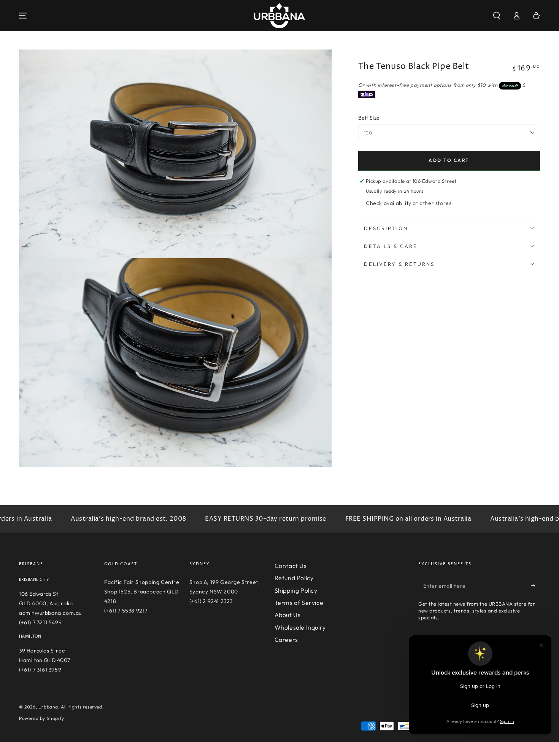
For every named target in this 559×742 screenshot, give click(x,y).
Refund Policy (294, 578)
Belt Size (369, 117)
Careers (286, 639)
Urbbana (48, 707)
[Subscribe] (535, 585)
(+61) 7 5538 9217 (126, 610)
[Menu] (23, 15)
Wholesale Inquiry (300, 627)
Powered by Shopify (41, 718)
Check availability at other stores (408, 203)
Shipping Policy (296, 590)
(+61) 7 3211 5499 (40, 622)
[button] (497, 15)
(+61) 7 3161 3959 (40, 669)
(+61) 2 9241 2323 (211, 601)
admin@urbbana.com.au (50, 612)
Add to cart (449, 160)
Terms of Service (299, 602)
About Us (288, 615)
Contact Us (291, 565)
